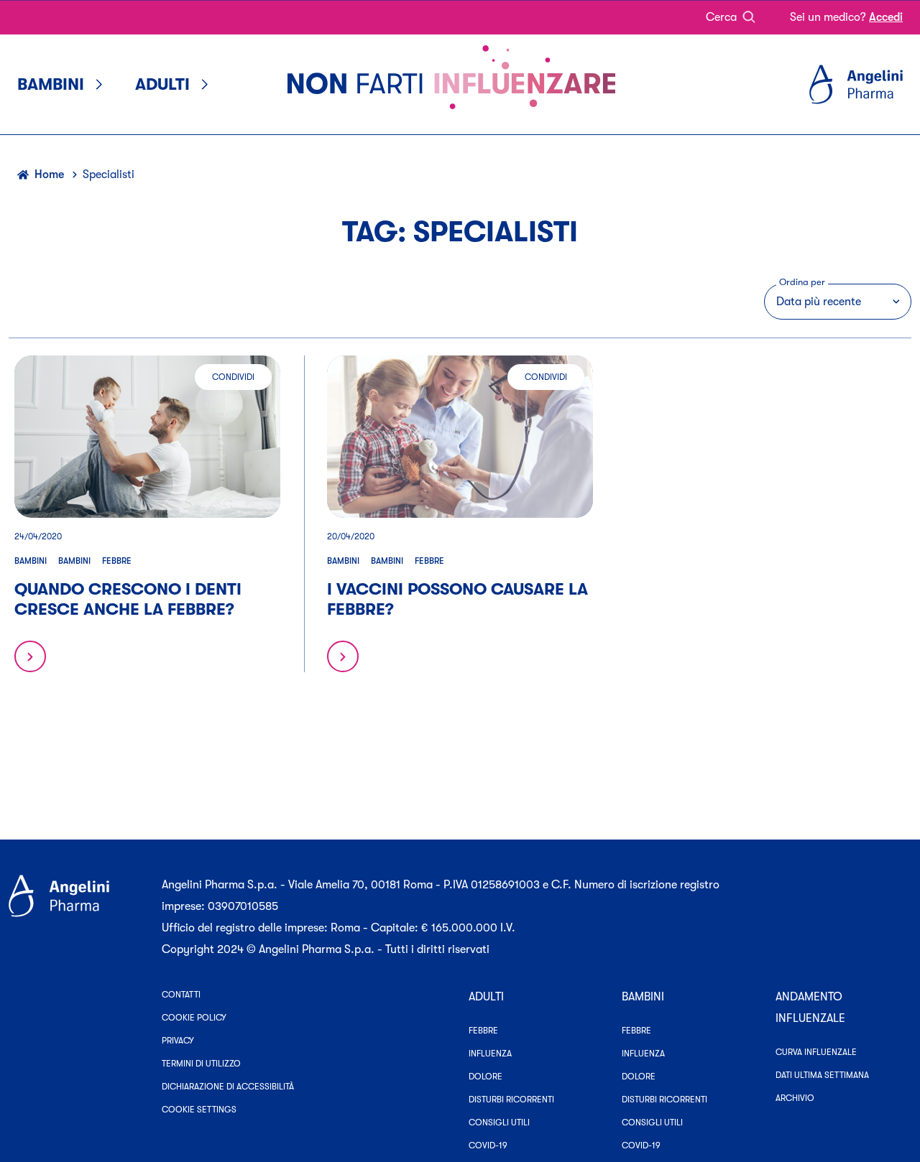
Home (49, 174)
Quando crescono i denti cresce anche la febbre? (128, 599)
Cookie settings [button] (199, 1110)
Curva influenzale (816, 1052)
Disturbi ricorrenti (511, 1099)
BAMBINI (643, 996)
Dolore (485, 1077)
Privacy (178, 1041)
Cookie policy (194, 1018)
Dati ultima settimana (822, 1075)
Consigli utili (499, 1122)
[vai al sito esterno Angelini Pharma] (76, 917)
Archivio (795, 1098)
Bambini (30, 561)
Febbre (117, 561)
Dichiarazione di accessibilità (228, 1087)
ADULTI (486, 996)
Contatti (181, 995)
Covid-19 (488, 1145)
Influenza (490, 1054)
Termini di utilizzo (201, 1064)
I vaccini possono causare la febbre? (457, 599)
